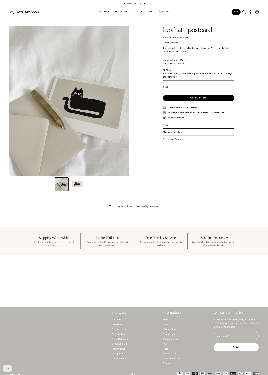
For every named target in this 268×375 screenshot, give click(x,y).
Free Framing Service (172, 139)
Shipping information (172, 132)
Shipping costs (170, 353)
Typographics (118, 353)
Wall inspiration (119, 329)
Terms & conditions (172, 358)
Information (172, 312)
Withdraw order (170, 338)
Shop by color (118, 348)
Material (166, 125)
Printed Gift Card (120, 338)
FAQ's (165, 343)
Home (166, 319)
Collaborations (119, 358)
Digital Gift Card (119, 343)
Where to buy (169, 329)
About (166, 324)
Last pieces (117, 324)
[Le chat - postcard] (62, 184)
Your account (169, 334)
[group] (134, 3)
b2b (236, 11)
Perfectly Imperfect (121, 334)
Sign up (236, 347)
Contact (167, 363)
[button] (137, 12)
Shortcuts (119, 312)
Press (165, 348)
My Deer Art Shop (24, 12)
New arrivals (118, 319)
